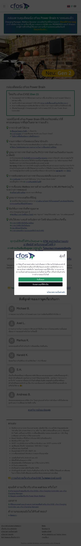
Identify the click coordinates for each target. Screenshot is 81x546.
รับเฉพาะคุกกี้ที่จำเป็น (40, 284)
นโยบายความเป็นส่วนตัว (56, 292)
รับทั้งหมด (40, 279)
